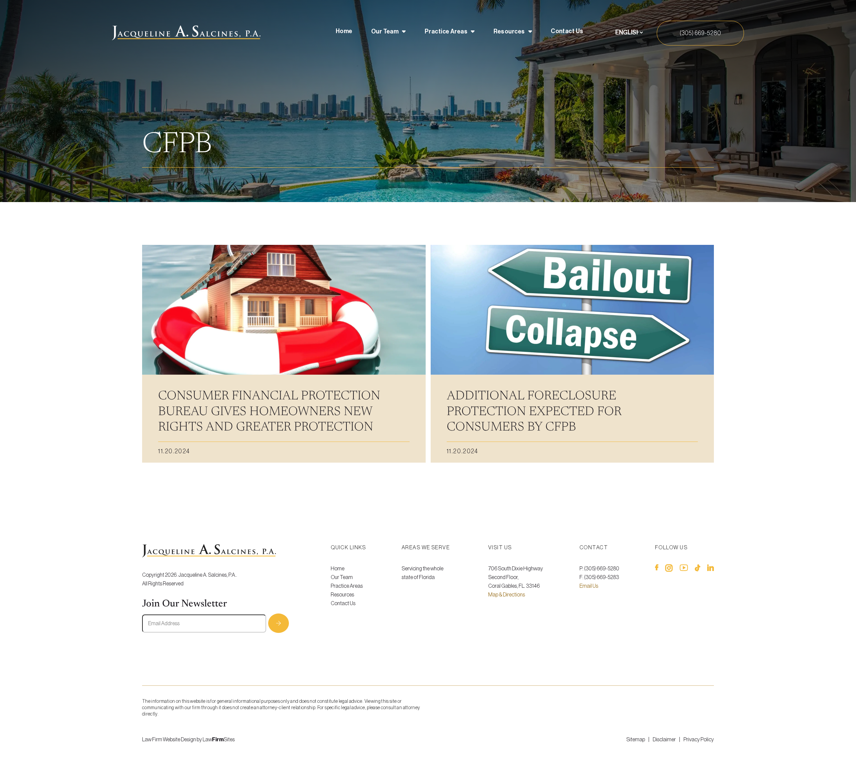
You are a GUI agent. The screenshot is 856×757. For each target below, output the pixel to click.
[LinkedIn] (710, 569)
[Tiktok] (698, 569)
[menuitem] (344, 32)
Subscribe (278, 623)
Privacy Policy (698, 739)
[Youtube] (683, 569)
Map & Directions (506, 594)
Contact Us (567, 31)
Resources (509, 31)
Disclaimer (664, 739)
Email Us (588, 586)
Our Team (385, 31)
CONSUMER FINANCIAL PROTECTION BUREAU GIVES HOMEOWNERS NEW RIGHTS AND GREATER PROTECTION (269, 412)
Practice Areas (446, 31)
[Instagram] (669, 569)
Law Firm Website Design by (172, 739)
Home (344, 31)
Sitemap (635, 739)
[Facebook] (656, 569)
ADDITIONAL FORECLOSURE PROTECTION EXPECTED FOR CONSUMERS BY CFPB (534, 412)
